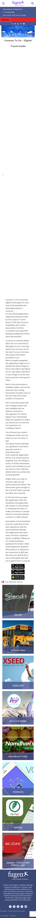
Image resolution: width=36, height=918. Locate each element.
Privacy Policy (4, 915)
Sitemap (13, 915)
